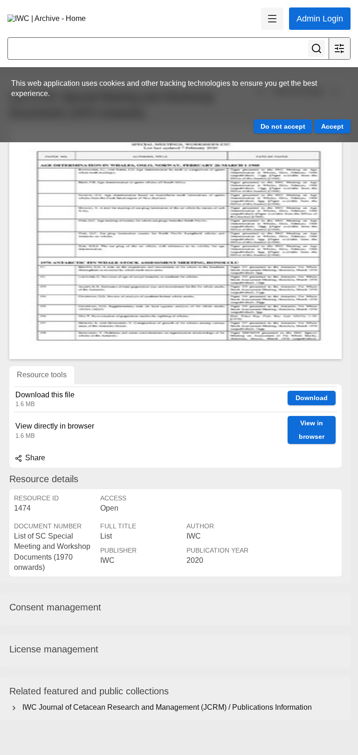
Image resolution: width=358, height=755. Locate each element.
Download (312, 398)
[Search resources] (316, 48)
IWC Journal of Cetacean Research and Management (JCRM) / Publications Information (165, 707)
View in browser (311, 429)
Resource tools (42, 375)
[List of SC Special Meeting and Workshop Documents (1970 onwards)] (175, 242)
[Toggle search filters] (339, 48)
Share (34, 458)
